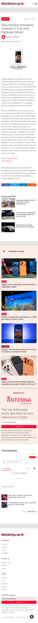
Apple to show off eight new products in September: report (18, 285)
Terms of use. (25, 617)
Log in (29, 454)
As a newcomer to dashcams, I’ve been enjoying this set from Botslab (26, 214)
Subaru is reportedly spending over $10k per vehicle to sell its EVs (18, 318)
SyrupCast (4, 547)
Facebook (6, 185)
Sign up (33, 454)
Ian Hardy (9, 37)
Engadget (8, 161)
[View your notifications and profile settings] (35, 468)
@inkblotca (16, 37)
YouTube (4, 586)
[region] (19, 481)
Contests (4, 550)
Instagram (4, 584)
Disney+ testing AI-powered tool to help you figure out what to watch (18, 350)
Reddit (32, 185)
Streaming (5, 346)
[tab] (6, 468)
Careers (3, 568)
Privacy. (18, 617)
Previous (27, 19)
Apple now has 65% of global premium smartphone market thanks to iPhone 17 (18, 383)
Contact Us (4, 544)
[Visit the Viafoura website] (32, 511)
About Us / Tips (5, 562)
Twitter (14, 185)
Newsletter (4, 553)
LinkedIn (23, 185)
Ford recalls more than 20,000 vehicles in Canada (25, 226)
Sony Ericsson (12, 158)
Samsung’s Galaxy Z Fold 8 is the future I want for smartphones (26, 202)
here (17, 178)
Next (34, 19)
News (5, 19)
